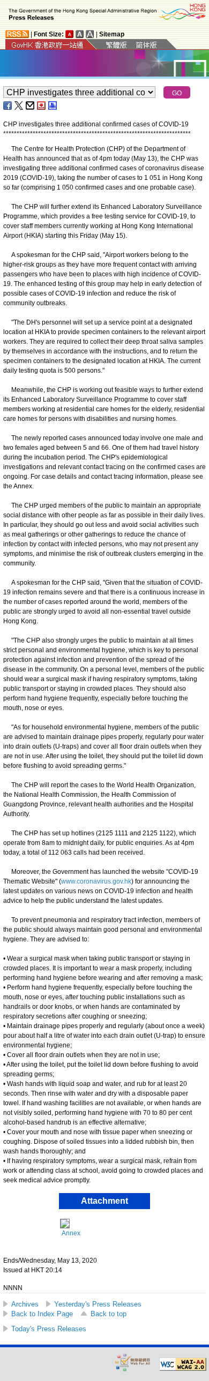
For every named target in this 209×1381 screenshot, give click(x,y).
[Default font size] (69, 34)
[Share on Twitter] (19, 105)
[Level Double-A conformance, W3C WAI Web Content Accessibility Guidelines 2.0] (182, 1364)
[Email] (30, 105)
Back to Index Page (42, 1314)
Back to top (108, 1314)
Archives (25, 1304)
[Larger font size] (80, 34)
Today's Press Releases (48, 1329)
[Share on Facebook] (8, 105)
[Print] (53, 105)
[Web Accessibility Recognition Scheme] (133, 1362)
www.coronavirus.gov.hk (96, 881)
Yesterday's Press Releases (97, 1304)
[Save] (42, 105)
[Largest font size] (90, 34)
